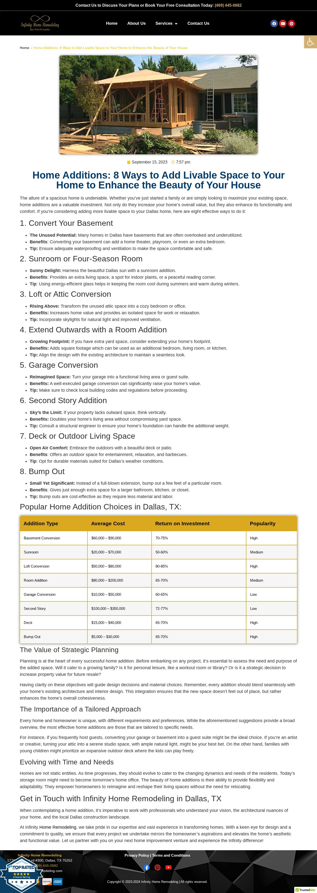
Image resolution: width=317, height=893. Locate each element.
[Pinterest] (291, 23)
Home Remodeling (57, 827)
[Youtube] (283, 23)
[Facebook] (274, 23)
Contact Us (198, 23)
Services (164, 23)
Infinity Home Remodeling (40, 855)
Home (111, 23)
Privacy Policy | (138, 855)
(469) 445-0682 (228, 5)
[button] (310, 41)
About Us (136, 23)
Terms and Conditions (171, 855)
